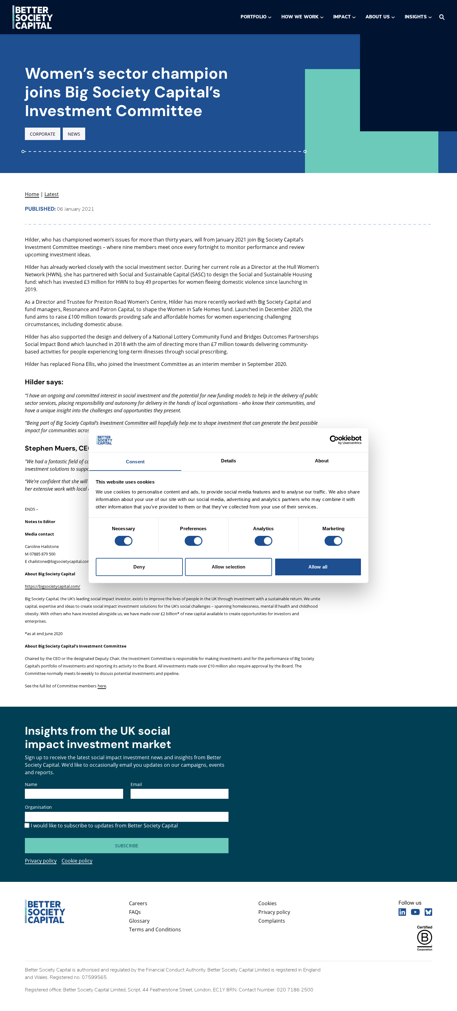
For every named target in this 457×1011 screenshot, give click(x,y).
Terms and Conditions (155, 929)
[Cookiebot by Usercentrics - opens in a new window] (334, 440)
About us (378, 17)
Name (31, 784)
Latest (51, 194)
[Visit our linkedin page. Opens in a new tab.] (402, 912)
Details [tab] (228, 460)
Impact (341, 17)
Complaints (271, 920)
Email (136, 784)
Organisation (38, 807)
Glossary (139, 920)
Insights (416, 17)
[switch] (193, 541)
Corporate (42, 134)
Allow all (317, 566)
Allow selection (229, 566)
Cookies (267, 903)
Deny (139, 566)
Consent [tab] (135, 461)
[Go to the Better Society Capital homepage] (32, 17)
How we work (299, 17)
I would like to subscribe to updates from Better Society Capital (104, 825)
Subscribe (126, 846)
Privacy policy (41, 860)
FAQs (135, 912)
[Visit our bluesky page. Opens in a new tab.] (428, 912)
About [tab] (322, 460)
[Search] (442, 17)
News (74, 134)
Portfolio (253, 17)
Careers (138, 903)
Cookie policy (77, 860)
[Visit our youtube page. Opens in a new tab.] (415, 912)
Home (32, 194)
